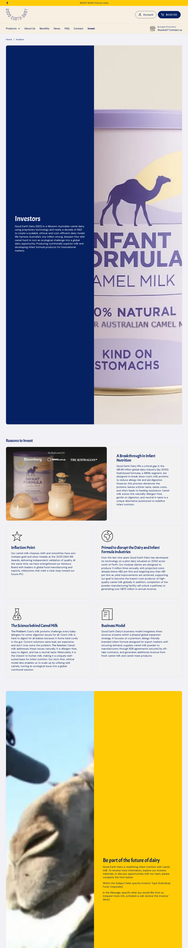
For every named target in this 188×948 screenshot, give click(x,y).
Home (9, 39)
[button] (169, 14)
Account (148, 14)
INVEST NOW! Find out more (94, 3)
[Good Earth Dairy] (17, 15)
